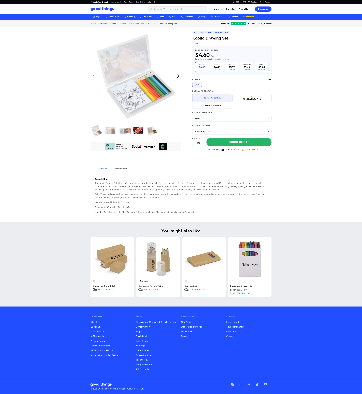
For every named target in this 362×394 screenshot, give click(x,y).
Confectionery (143, 326)
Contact (254, 2)
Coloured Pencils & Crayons (143, 24)
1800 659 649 (241, 2)
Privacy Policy (97, 340)
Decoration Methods (191, 326)
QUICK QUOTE (239, 142)
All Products (248, 16)
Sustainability (97, 331)
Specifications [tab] (120, 168)
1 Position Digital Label (212, 106)
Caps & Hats (113, 16)
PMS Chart (231, 331)
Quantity (196, 138)
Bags (98, 16)
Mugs (203, 16)
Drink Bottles (142, 350)
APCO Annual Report (101, 350)
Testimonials (187, 331)
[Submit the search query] (151, 9)
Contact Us (263, 9)
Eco (173, 16)
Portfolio (230, 9)
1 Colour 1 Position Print (212, 98)
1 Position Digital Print (252, 97)
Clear (197, 85)
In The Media (97, 336)
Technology (142, 359)
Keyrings (140, 345)
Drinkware (147, 16)
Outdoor (234, 16)
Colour (232, 79)
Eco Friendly (142, 336)
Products (104, 24)
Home (93, 24)
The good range (144, 364)
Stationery (188, 16)
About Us (218, 9)
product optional (202, 112)
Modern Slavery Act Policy (104, 354)
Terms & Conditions (100, 345)
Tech (162, 16)
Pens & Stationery (119, 24)
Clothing (131, 16)
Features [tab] (102, 168)
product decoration (203, 91)
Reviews (185, 336)
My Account (267, 2)
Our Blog (186, 321)
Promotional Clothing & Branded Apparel (157, 321)
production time (201, 125)
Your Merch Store (235, 326)
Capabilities (244, 9)
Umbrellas (218, 16)
